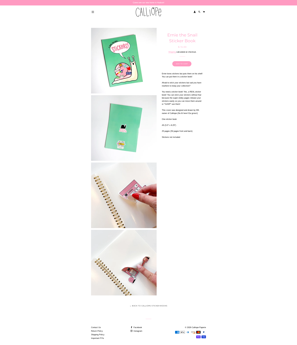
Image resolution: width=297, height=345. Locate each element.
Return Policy (97, 331)
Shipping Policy (97, 335)
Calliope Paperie (199, 327)
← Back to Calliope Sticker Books (148, 306)
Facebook (137, 327)
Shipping (172, 52)
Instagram (137, 331)
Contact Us (96, 327)
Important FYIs (97, 338)
